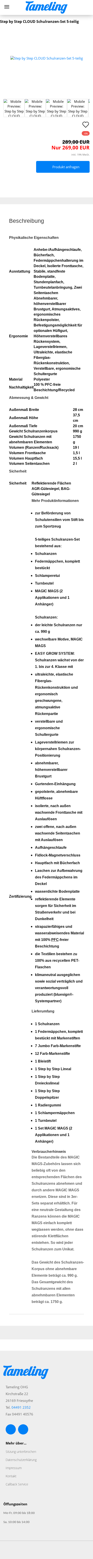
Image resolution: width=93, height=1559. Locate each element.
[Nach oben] (80, 1552)
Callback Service (17, 1484)
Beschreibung (26, 221)
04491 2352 (21, 1407)
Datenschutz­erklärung (21, 1460)
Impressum (14, 1468)
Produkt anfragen (65, 167)
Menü (7, 7)
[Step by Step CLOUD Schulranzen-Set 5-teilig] (46, 58)
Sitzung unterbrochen (21, 1451)
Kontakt (11, 1476)
